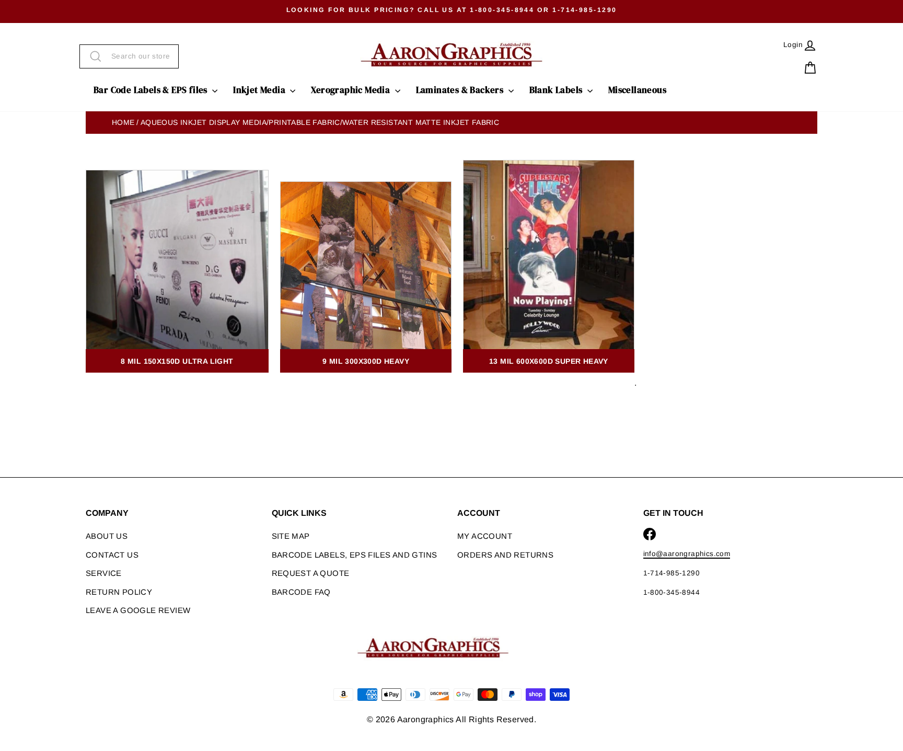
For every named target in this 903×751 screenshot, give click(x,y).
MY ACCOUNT (484, 536)
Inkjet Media (260, 90)
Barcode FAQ (301, 591)
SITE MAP (291, 536)
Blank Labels (557, 90)
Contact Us (112, 554)
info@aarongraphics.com (687, 554)
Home (123, 122)
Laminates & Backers (461, 90)
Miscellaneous (637, 90)
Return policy (119, 591)
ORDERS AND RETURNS (505, 554)
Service (104, 573)
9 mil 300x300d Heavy (365, 361)
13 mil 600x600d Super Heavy (548, 361)
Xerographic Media (351, 90)
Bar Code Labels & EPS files (152, 90)
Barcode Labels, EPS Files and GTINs (354, 554)
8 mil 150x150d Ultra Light (177, 361)
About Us (107, 536)
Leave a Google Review (138, 610)
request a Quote (311, 573)
